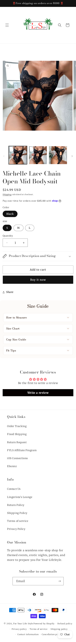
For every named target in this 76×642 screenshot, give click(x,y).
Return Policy (15, 505)
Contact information (28, 634)
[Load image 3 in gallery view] (38, 155)
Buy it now (38, 279)
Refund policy (64, 623)
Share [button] (9, 292)
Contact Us (14, 488)
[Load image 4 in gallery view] (58, 155)
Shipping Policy (17, 513)
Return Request (17, 442)
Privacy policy (19, 629)
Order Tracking (17, 426)
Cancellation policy (52, 634)
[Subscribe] (59, 581)
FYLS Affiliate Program (22, 450)
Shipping (7, 194)
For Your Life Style (23, 623)
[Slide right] (72, 156)
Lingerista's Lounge (19, 497)
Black (10, 213)
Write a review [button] (38, 392)
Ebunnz (12, 466)
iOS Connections (17, 458)
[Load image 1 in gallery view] (18, 155)
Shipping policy (59, 629)
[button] (7, 25)
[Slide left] (4, 156)
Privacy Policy (16, 529)
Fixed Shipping (17, 434)
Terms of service (17, 521)
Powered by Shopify (43, 623)
